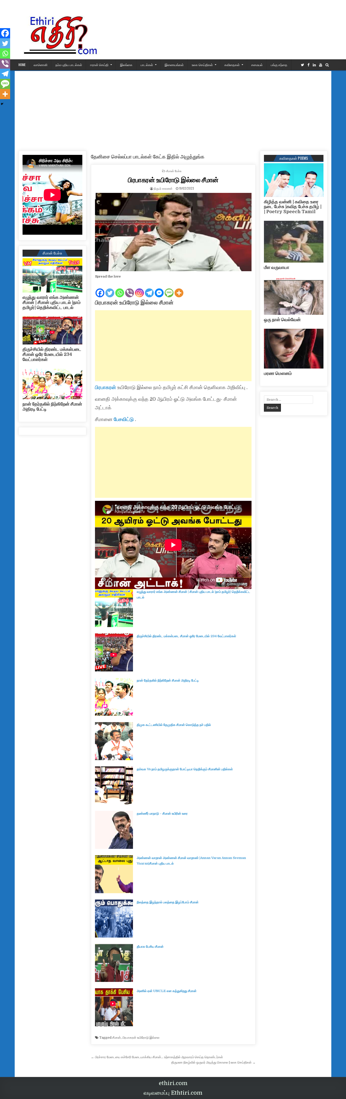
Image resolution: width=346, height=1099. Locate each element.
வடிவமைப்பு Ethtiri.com (173, 1093)
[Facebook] (308, 65)
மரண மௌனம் (278, 373)
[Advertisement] (173, 109)
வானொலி (40, 64)
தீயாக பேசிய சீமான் (150, 946)
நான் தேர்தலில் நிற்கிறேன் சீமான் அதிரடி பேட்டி (168, 680)
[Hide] (2, 104)
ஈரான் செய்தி (99, 64)
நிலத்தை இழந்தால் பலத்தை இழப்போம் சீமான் (168, 902)
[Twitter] (302, 65)
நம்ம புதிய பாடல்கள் (68, 64)
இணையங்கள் (174, 64)
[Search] (327, 65)
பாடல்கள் (147, 64)
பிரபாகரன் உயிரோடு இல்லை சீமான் (173, 179)
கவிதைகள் (232, 64)
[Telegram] (149, 288)
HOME (22, 64)
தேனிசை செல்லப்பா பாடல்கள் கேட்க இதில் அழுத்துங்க (147, 157)
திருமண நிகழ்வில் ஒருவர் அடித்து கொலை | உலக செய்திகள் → (213, 1062)
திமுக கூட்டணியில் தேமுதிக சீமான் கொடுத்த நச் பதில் (174, 725)
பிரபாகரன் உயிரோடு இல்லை (141, 1037)
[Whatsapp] (119, 288)
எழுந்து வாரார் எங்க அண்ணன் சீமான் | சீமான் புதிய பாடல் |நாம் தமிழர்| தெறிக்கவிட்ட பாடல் (52, 302)
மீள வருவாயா (276, 267)
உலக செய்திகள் (202, 64)
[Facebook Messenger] (159, 288)
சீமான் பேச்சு (174, 171)
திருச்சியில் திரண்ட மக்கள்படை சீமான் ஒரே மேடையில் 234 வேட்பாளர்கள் (186, 636)
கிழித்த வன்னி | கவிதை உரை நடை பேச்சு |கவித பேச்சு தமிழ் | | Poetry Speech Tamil (292, 206)
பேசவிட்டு (124, 419)
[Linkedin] (314, 65)
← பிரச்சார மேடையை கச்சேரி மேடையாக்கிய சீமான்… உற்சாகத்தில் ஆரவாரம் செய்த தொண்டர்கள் (157, 1057)
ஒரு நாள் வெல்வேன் (282, 319)
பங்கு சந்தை (279, 64)
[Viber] (129, 288)
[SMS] (169, 288)
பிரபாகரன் (105, 387)
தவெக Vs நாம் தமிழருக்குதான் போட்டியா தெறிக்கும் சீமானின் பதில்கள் (185, 769)
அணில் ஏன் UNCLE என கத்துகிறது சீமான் (167, 991)
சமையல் (257, 64)
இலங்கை (126, 64)
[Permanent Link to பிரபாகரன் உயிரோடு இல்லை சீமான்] (173, 232)
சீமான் (116, 1037)
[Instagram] (139, 288)
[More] (179, 288)
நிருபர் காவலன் (163, 188)
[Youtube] (320, 65)
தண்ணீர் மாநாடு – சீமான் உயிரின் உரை (162, 813)
